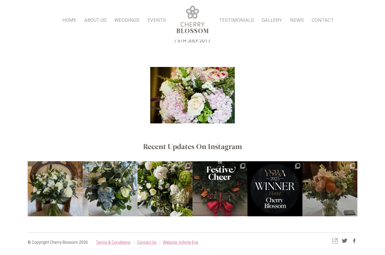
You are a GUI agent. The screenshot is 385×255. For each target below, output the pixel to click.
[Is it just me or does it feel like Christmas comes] (220, 188)
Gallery (272, 20)
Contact (323, 20)
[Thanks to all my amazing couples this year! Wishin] (165, 188)
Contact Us (146, 242)
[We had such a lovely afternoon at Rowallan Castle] (329, 188)
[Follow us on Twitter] (344, 240)
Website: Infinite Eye (180, 242)
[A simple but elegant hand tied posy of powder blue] (110, 188)
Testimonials (236, 20)
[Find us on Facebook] (354, 240)
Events (156, 20)
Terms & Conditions (113, 242)
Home (69, 20)
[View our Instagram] (335, 240)
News (297, 20)
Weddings (127, 20)
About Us (95, 20)
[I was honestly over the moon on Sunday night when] (274, 188)
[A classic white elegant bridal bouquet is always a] (55, 188)
